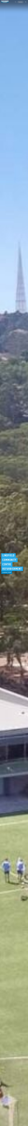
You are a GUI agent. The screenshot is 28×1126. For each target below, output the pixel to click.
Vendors (20, 2)
